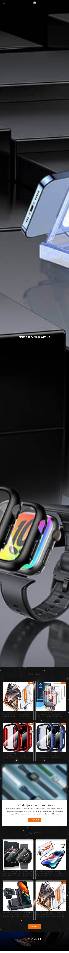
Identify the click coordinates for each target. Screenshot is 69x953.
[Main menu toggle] (4, 3)
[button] (34, 782)
